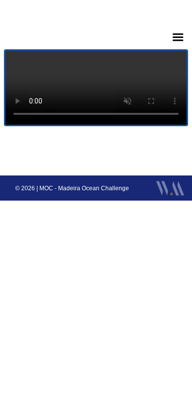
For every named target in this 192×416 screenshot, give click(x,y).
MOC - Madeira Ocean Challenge (84, 188)
